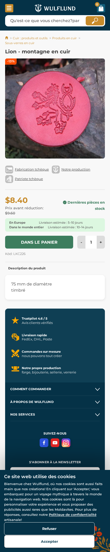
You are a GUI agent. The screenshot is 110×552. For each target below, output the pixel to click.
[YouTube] (55, 442)
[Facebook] (44, 442)
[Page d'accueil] (7, 38)
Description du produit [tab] (27, 268)
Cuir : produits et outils (30, 38)
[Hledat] (95, 20)
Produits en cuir (64, 38)
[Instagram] (66, 442)
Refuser (49, 528)
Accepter (49, 541)
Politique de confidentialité (72, 514)
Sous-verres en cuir (20, 43)
